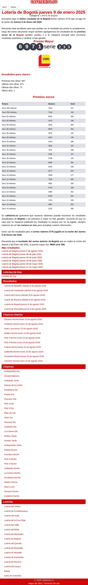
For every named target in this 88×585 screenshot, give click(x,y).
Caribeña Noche (11, 496)
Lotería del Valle (11, 525)
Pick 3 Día (9, 408)
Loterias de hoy (9, 276)
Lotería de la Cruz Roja (14, 520)
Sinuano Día (10, 422)
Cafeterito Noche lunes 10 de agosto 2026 (23, 352)
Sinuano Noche (11, 491)
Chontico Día (10, 399)
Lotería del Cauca (12, 566)
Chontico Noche (11, 454)
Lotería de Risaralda (13, 548)
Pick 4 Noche (10, 459)
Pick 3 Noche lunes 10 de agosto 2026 (22, 338)
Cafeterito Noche (12, 468)
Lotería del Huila (11, 516)
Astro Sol (8, 417)
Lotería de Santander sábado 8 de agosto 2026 (26, 290)
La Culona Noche (12, 473)
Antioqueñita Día (12, 371)
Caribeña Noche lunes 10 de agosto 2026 (23, 324)
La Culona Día (10, 431)
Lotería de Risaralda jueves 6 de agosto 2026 (25, 309)
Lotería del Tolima (12, 506)
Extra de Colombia (12, 576)
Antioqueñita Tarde (13, 445)
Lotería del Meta (11, 529)
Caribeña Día (10, 427)
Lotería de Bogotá (49, 15)
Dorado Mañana (11, 376)
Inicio (4, 7)
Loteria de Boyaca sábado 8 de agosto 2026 (24, 300)
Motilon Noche (10, 482)
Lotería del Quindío (13, 543)
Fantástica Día (11, 390)
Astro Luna (9, 487)
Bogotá (20, 35)
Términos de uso (52, 583)
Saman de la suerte (13, 385)
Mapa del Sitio (35, 583)
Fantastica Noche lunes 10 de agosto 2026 (24, 356)
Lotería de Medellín (13, 552)
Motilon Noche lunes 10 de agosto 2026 (22, 333)
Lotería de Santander (14, 557)
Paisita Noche (10, 450)
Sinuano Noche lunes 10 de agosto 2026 (23, 319)
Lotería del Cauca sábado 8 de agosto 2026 (24, 295)
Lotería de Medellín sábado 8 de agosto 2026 (25, 286)
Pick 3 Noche (10, 464)
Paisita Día (9, 394)
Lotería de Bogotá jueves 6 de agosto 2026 (24, 304)
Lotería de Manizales (14, 534)
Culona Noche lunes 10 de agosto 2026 (22, 347)
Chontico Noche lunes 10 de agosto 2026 (23, 361)
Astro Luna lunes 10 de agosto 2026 (21, 328)
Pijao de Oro (10, 413)
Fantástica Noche (12, 477)
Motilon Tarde (10, 436)
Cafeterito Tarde (11, 380)
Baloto (13, 7)
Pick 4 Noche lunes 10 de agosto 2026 (22, 342)
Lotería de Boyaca (12, 562)
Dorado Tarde (10, 440)
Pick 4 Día (9, 404)
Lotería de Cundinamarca (16, 511)
